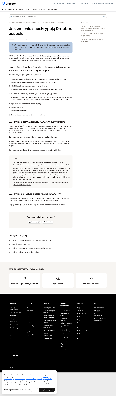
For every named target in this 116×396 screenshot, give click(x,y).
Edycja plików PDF (49, 330)
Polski (11, 367)
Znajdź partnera (82, 339)
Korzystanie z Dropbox (23, 9)
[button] (11, 16)
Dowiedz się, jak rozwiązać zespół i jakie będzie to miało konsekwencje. (33, 137)
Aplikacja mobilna (15, 312)
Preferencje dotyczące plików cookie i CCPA (65, 332)
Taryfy (28, 332)
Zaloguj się (14, 79)
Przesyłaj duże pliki (49, 307)
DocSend (29, 323)
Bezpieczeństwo (15, 325)
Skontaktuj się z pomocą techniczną (103, 3)
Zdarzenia (80, 310)
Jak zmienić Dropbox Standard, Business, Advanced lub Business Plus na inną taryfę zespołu (93, 28)
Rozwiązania (13, 322)
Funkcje (12, 319)
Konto (35, 9)
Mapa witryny (64, 344)
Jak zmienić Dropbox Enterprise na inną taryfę (92, 40)
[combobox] (58, 16)
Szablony (12, 336)
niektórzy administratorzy (30, 89)
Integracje (13, 315)
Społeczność (71, 3)
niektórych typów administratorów (55, 45)
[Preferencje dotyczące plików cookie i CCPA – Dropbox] (29, 382)
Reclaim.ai (30, 329)
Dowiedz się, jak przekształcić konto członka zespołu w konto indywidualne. (35, 150)
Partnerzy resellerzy (83, 331)
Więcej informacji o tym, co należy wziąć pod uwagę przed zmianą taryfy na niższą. (37, 205)
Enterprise (30, 317)
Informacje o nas (99, 307)
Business (29, 314)
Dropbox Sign (31, 326)
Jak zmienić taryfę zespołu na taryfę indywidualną (92, 34)
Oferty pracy (98, 310)
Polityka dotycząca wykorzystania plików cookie (66, 325)
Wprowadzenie (52, 9)
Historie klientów (82, 314)
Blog (78, 307)
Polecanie (80, 328)
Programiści (80, 320)
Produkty (42, 9)
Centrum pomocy (58, 3)
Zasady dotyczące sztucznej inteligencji (65, 339)
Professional (30, 310)
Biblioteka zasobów (83, 317)
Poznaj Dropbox (83, 3)
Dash (28, 320)
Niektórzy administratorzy (18, 56)
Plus (28, 307)
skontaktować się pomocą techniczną (26, 99)
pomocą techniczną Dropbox (19, 200)
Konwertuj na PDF (49, 338)
